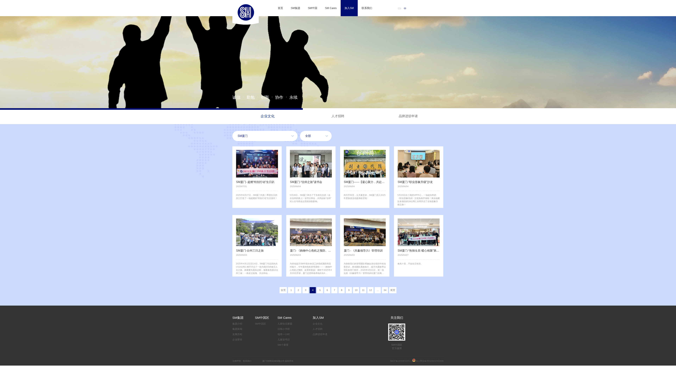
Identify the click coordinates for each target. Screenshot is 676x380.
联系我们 (367, 8)
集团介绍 (237, 323)
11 (363, 290)
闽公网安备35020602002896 (430, 361)
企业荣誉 (237, 339)
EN (399, 8)
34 (385, 290)
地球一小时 (283, 334)
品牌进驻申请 (408, 116)
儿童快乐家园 (284, 323)
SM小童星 (283, 344)
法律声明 (236, 361)
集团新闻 (237, 329)
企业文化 (268, 116)
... (378, 290)
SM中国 (312, 8)
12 (370, 290)
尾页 (392, 290)
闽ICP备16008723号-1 (401, 361)
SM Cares (331, 8)
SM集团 (295, 8)
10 (356, 290)
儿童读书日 (283, 339)
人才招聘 (337, 116)
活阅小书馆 (283, 329)
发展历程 (237, 334)
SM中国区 (260, 323)
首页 (280, 8)
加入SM (349, 8)
